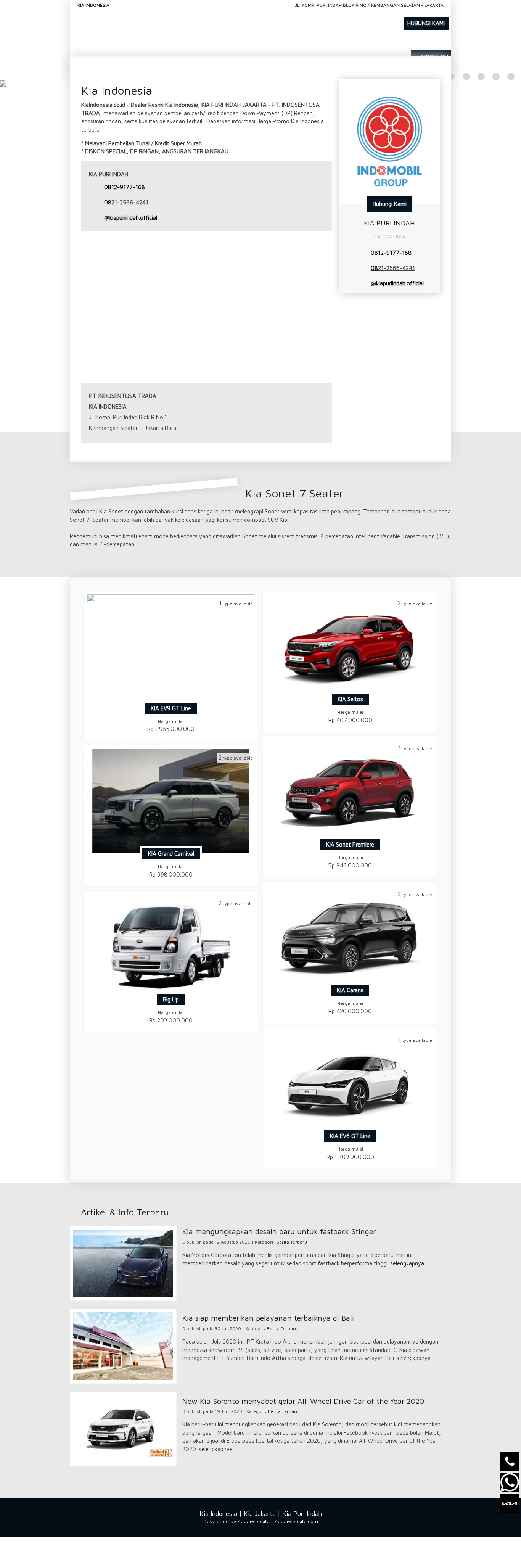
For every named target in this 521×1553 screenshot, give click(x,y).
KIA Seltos (350, 699)
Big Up (171, 999)
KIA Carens (350, 990)
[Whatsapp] (509, 1482)
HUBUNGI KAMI (426, 23)
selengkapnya (407, 1263)
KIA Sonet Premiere (350, 844)
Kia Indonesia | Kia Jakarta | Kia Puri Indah (260, 1513)
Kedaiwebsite (254, 1521)
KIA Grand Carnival (171, 853)
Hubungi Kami (390, 204)
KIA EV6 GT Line (350, 1136)
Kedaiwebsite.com (296, 1521)
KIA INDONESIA (93, 5)
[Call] (509, 1461)
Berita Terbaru (291, 1242)
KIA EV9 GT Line (171, 708)
